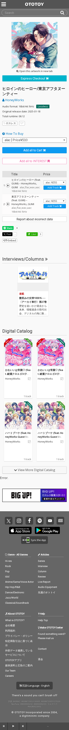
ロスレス (11, 123)
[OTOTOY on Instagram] (19, 521)
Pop (7, 571)
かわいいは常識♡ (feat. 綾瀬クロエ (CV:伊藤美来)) (17, 373)
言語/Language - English (35, 685)
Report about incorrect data (34, 219)
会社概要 (10, 625)
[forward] (23, 726)
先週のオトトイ (46, 592)
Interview (43, 566)
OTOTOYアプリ (13, 660)
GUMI (15, 187)
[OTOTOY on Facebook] (29, 521)
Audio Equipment (47, 587)
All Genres (22, 554)
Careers (9, 675)
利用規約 (10, 630)
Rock (8, 566)
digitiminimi (29, 715)
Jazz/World (11, 597)
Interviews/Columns (23, 259)
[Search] (63, 13)
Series (41, 561)
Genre (11, 554)
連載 (21, 293)
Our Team (10, 670)
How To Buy (14, 133)
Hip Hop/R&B (12, 587)
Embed (11, 240)
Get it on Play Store (47, 530)
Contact (42, 648)
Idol (7, 576)
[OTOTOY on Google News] (60, 521)
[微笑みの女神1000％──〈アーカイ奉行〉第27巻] (33, 278)
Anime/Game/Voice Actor (19, 581)
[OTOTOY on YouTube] (50, 521)
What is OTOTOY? (15, 620)
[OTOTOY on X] (8, 521)
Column (42, 571)
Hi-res (8, 561)
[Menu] (4, 4)
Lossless (43, 106)
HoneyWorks (14, 100)
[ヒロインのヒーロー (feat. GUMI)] (8, 185)
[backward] (4, 726)
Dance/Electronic (14, 592)
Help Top (43, 620)
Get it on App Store (20, 530)
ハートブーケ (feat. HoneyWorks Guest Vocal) (18, 436)
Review (42, 576)
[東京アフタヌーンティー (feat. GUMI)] (8, 204)
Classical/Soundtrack (17, 602)
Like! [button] (33, 234)
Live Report (44, 581)
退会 (40, 659)
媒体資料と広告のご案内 (19, 665)
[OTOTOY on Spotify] (40, 521)
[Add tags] (22, 123)
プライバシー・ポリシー (19, 635)
